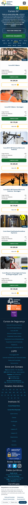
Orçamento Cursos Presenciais (14, 342)
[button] (14, 454)
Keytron (25, 486)
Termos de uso (20, 497)
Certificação (14, 421)
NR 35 (14, 45)
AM (10, 389)
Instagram (19, 466)
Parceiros (14, 445)
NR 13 (5, 43)
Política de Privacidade (10, 497)
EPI (12, 40)
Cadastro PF (14, 429)
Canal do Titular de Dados (8, 499)
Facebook (10, 466)
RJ (11, 395)
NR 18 (14, 43)
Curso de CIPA (14, 330)
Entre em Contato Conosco (14, 333)
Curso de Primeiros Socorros (14, 325)
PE (2, 395)
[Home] (8, 3)
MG (10, 392)
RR (22, 395)
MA (6, 392)
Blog (14, 425)
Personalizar (5, 502)
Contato (14, 441)
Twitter (15, 466)
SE (12, 398)
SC (8, 398)
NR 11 (20, 40)
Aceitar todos (23, 502)
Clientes (14, 417)
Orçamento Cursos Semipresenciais (14, 339)
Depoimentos (14, 437)
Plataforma (14, 344)
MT (18, 392)
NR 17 (9, 43)
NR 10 (15, 40)
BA (17, 389)
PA (21, 392)
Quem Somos (14, 413)
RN (15, 395)
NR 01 (3, 40)
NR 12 (25, 40)
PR (8, 395)
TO (18, 398)
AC (3, 389)
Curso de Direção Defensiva (14, 328)
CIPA (8, 40)
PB (25, 392)
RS (25, 395)
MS (14, 392)
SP (15, 398)
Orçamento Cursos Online (14, 336)
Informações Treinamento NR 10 (14, 347)
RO (18, 395)
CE (21, 389)
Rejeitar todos (14, 502)
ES (24, 389)
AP (14, 389)
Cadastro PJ (14, 433)
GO (3, 392)
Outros (19, 45)
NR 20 (19, 43)
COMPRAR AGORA (14, 77)
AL (7, 389)
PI (5, 395)
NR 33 (24, 43)
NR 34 (9, 45)
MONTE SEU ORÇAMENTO (14, 36)
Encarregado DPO (21, 499)
